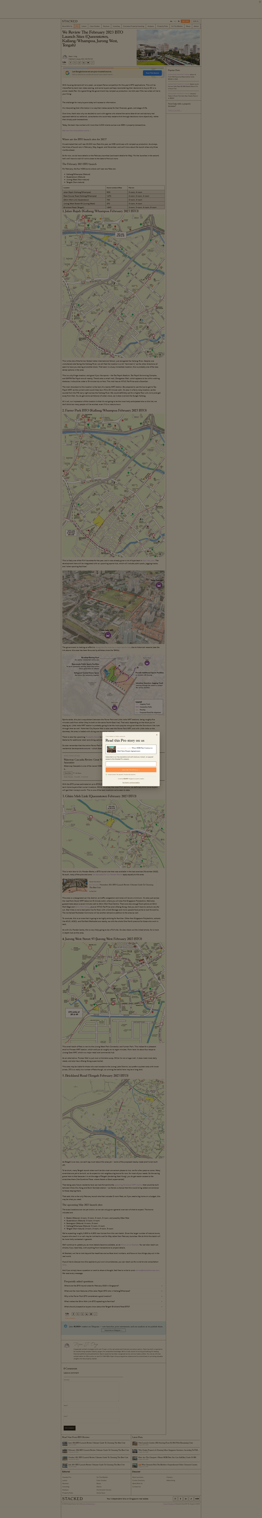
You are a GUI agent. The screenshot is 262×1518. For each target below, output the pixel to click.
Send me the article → (131, 770)
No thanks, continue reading (131, 782)
